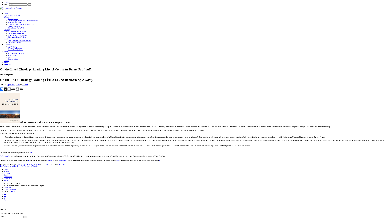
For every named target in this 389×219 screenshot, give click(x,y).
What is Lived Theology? (16, 53)
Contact (10, 57)
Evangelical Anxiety (14, 22)
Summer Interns (13, 59)
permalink (62, 164)
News (6, 13)
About (6, 52)
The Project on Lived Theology (10, 166)
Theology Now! (13, 19)
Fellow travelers (5, 156)
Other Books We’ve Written (17, 28)
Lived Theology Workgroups (17, 35)
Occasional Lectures (14, 42)
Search (6, 4)
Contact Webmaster (10, 189)
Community (8, 44)
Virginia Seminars (14, 26)
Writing (6, 17)
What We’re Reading (15, 48)
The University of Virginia (29, 166)
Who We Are (12, 55)
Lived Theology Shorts (15, 50)
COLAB (12, 191)
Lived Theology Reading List (25, 164)
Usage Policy (8, 187)
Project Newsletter (14, 15)
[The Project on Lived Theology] (11, 8)
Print (21, 89)
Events (6, 39)
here (31, 153)
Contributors (12, 46)
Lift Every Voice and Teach (17, 31)
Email (13, 89)
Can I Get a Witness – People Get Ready (21, 24)
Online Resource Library (16, 33)
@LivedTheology (63, 160)
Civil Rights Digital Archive (17, 37)
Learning (7, 30)
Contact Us (7, 2)
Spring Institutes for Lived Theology (19, 41)
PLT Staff (25, 85)
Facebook (50, 160)
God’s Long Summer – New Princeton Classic (23, 20)
